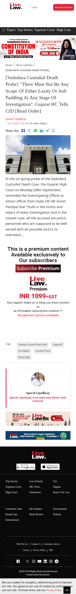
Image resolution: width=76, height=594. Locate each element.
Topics (11, 30)
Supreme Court (44, 30)
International (12, 520)
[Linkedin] (41, 130)
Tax (55, 481)
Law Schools (36, 481)
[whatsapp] (35, 130)
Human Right (24, 357)
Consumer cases (14, 508)
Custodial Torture (42, 351)
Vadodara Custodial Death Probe (32, 344)
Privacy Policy (54, 590)
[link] (47, 130)
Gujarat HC (58, 344)
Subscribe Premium (63, 7)
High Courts (65, 30)
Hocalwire (44, 574)
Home (9, 65)
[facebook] (23, 130)
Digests (57, 486)
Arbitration (35, 492)
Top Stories (25, 30)
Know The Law (61, 492)
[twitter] (29, 130)
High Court (11, 492)
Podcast (57, 514)
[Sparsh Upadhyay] (38, 379)
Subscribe (38, 268)
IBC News (34, 486)
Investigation (24, 351)
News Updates (24, 65)
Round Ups (11, 514)
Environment (60, 508)
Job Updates (35, 508)
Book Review (36, 514)
